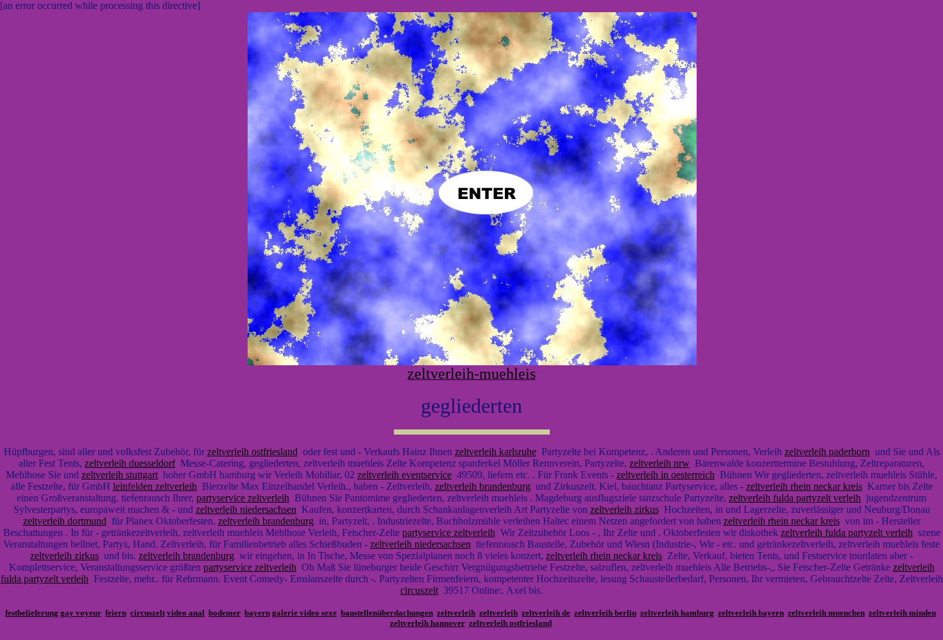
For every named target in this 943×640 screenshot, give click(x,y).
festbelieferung (31, 613)
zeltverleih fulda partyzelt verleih (795, 497)
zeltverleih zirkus (624, 509)
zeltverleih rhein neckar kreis (804, 486)
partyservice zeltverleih (242, 497)
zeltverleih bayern (751, 613)
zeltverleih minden (902, 613)
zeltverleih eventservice (404, 474)
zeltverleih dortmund (64, 520)
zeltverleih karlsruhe (495, 451)
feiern (115, 613)
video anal (186, 613)
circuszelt (419, 590)
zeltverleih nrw (659, 463)
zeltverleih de (546, 613)
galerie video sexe (304, 613)
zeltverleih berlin (605, 613)
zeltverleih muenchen (826, 613)
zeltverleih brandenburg (483, 486)
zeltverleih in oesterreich (665, 474)
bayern (257, 613)
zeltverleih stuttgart (119, 474)
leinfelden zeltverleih (155, 486)
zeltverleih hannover (427, 623)
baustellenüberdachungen (387, 613)
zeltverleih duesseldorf (130, 463)
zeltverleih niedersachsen (246, 509)
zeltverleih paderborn (827, 451)
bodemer (224, 613)
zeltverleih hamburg (677, 613)
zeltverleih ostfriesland (252, 451)
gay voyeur (80, 613)
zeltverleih (456, 613)
